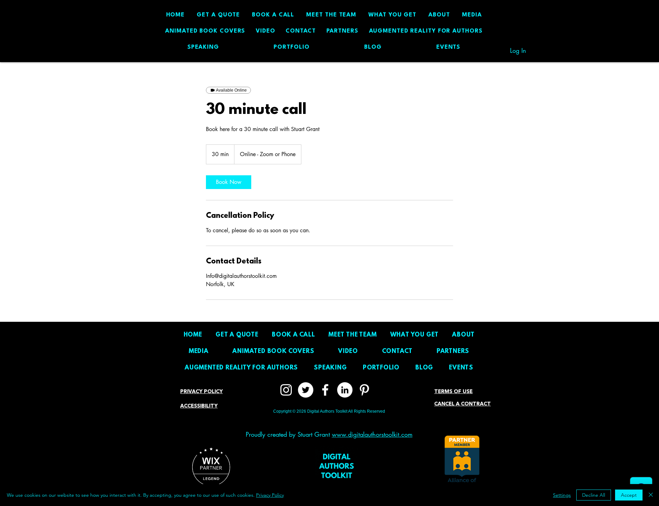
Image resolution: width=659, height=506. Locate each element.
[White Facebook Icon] (325, 390)
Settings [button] (562, 495)
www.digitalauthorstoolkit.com (372, 434)
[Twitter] (305, 390)
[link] (228, 182)
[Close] (651, 495)
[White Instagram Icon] (286, 390)
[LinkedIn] (344, 390)
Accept (629, 495)
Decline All (593, 495)
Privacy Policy (270, 495)
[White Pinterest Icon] (364, 390)
